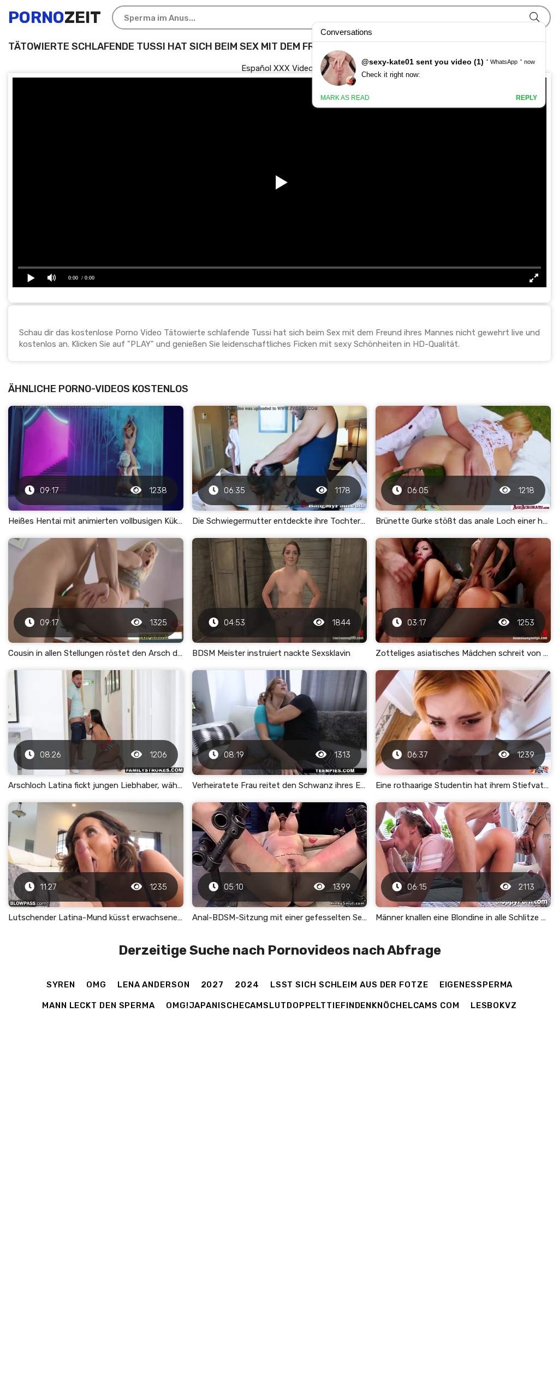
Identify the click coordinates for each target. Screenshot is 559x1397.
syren (61, 985)
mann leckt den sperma (98, 1005)
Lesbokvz (494, 1005)
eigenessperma (476, 985)
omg (96, 985)
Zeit (54, 17)
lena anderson (153, 985)
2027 (212, 985)
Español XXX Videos (279, 68)
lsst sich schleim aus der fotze (349, 985)
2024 (247, 985)
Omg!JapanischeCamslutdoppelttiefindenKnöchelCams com (313, 1005)
